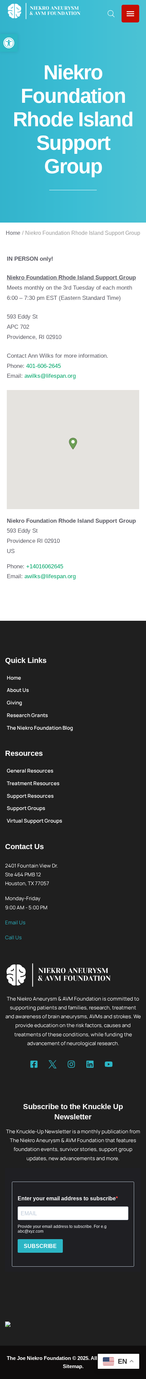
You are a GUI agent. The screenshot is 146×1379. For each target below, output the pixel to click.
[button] (9, 43)
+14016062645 (44, 566)
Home (13, 233)
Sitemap (72, 1366)
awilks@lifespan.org (50, 376)
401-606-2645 (43, 366)
